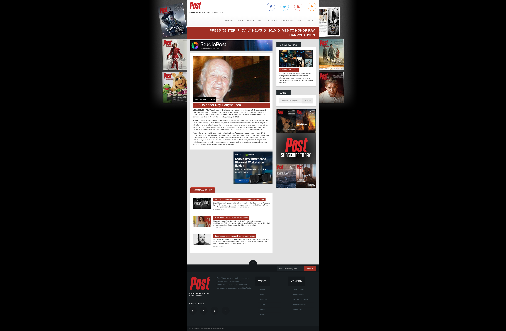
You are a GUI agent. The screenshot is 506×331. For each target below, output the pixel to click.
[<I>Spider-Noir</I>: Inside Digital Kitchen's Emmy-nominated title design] (202, 203)
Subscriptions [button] (270, 20)
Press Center (223, 30)
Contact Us (309, 20)
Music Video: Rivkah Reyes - (231, 218)
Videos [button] (250, 20)
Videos (262, 309)
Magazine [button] (228, 20)
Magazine (263, 299)
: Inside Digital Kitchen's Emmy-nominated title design (239, 199)
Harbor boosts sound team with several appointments (235, 236)
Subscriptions (298, 289)
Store (299, 20)
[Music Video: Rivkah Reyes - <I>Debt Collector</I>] (202, 221)
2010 (272, 30)
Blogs (262, 314)
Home (262, 289)
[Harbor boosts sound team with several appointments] (202, 239)
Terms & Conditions (300, 299)
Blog (259, 20)
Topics (262, 304)
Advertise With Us (287, 20)
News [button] (239, 20)
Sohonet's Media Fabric (288, 70)
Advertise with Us (299, 304)
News (262, 294)
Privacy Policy (298, 294)
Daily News (252, 30)
